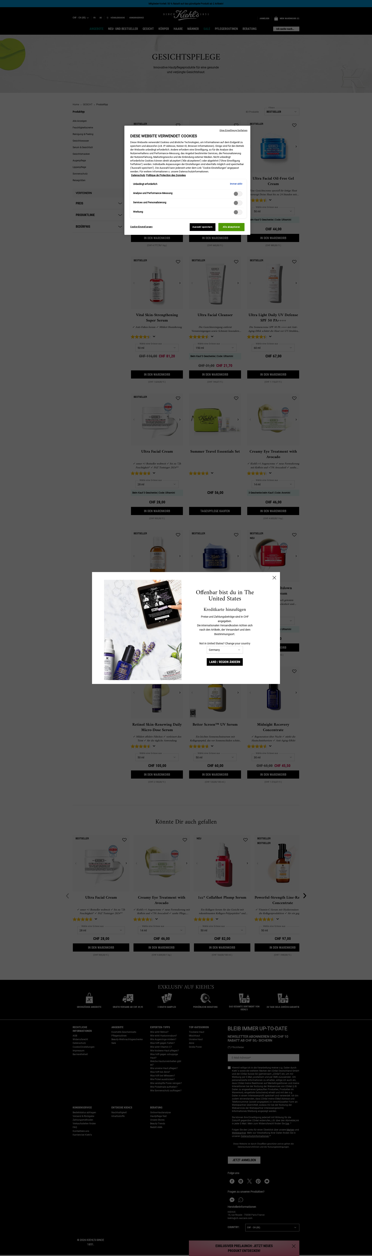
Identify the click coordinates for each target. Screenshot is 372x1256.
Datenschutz (138, 175)
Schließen (274, 577)
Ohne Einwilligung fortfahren (233, 130)
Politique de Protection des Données (166, 175)
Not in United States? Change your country (224, 643)
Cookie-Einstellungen (141, 226)
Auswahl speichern (202, 227)
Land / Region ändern (224, 662)
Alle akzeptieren (231, 227)
